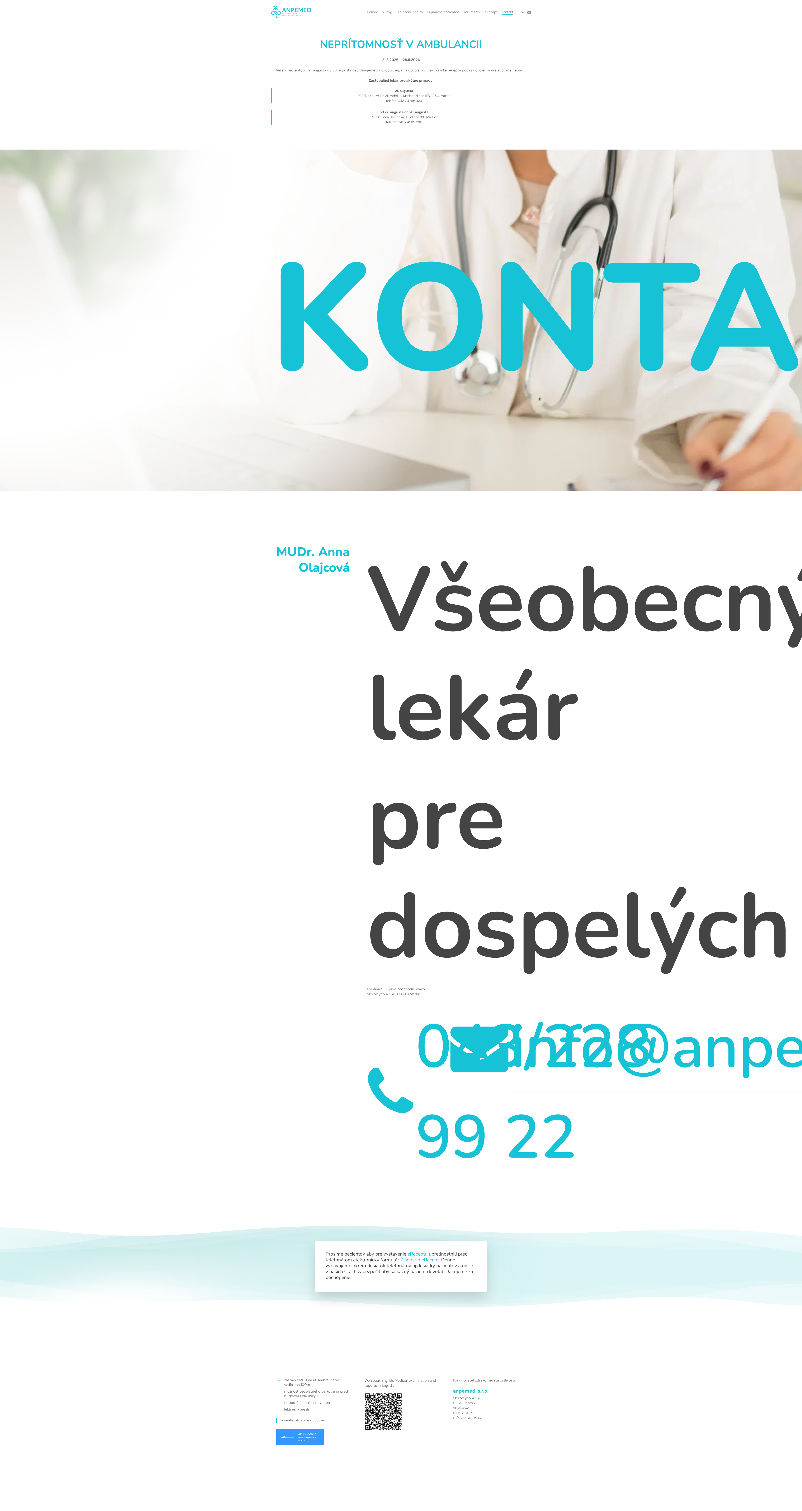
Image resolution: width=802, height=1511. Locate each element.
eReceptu (417, 1254)
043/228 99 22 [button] (534, 1092)
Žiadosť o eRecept (419, 1260)
